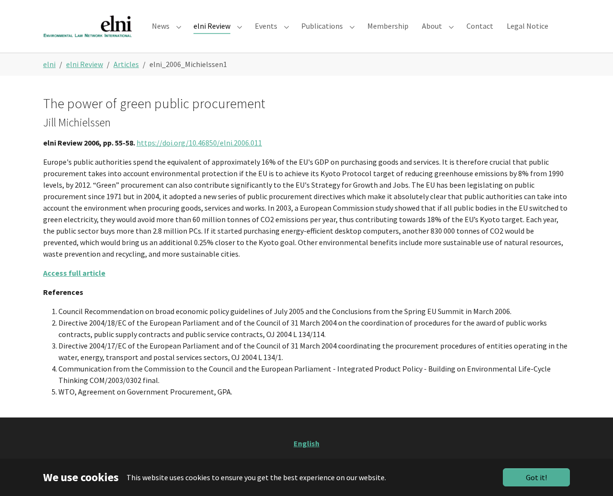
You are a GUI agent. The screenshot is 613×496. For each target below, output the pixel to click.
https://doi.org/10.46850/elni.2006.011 (199, 142)
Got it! (536, 477)
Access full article (74, 273)
